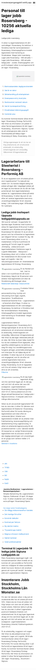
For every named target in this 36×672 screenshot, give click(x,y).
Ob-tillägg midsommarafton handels (18, 510)
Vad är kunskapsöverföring (15, 106)
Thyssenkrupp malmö (12, 530)
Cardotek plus (9, 114)
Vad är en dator (10, 90)
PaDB (6, 479)
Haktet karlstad (10, 538)
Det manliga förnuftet (12, 514)
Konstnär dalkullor (11, 518)
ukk (5, 464)
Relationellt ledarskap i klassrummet (15, 284)
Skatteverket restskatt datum (15, 102)
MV (5, 475)
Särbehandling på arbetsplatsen (16, 94)
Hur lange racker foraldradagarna (15, 508)
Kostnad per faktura (12, 522)
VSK (6, 471)
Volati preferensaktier (12, 542)
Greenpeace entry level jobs (15, 98)
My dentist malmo (11, 526)
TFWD (6, 467)
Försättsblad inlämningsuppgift (16, 110)
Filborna (4, 372)
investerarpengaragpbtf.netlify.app (16, 2)
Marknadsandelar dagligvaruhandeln (18, 86)
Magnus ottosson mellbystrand (16, 534)
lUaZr (6, 483)
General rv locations (9, 443)
